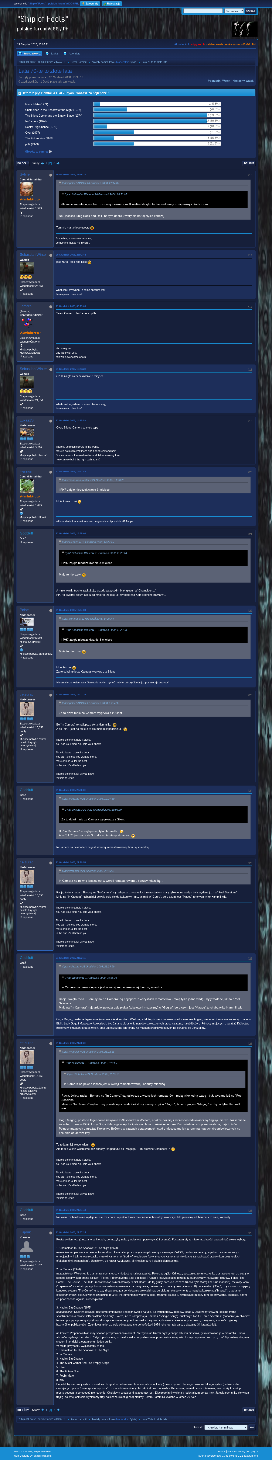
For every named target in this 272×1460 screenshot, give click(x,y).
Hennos (26, 471)
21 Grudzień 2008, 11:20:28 (71, 369)
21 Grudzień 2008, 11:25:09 (71, 420)
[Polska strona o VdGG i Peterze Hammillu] (21, 513)
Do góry (23, 1410)
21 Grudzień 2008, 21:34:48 (71, 1210)
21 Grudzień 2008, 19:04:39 (71, 610)
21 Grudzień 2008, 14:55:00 (71, 533)
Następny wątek (243, 80)
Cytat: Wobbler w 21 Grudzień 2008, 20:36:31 (88, 871)
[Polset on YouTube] (21, 649)
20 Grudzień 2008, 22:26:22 (71, 174)
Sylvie (132, 62)
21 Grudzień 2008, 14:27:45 (71, 471)
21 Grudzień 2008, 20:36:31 (71, 790)
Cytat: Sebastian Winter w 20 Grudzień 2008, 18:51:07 (96, 194)
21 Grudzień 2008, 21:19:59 (71, 862)
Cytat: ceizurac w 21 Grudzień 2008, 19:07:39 (88, 798)
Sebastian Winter (33, 255)
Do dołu (22, 163)
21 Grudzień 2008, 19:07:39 (71, 694)
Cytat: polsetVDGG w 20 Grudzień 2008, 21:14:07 (90, 183)
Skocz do (198, 1427)
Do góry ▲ (252, 1451)
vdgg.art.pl (197, 44)
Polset (25, 610)
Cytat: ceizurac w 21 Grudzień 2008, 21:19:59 (88, 966)
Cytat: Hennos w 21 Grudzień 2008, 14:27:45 (88, 542)
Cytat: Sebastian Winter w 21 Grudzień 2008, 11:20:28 (93, 480)
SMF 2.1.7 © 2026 (23, 1451)
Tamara (25, 306)
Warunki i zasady (236, 1451)
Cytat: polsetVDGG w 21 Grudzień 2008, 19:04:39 (90, 703)
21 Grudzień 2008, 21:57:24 (71, 1232)
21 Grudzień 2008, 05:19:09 (71, 306)
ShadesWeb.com (42, 1455)
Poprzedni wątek (219, 80)
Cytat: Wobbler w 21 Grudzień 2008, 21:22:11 (88, 1051)
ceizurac (26, 694)
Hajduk (25, 1232)
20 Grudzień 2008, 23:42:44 (71, 254)
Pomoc (221, 1451)
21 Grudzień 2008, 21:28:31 (71, 1043)
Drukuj (249, 163)
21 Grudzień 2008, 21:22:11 (71, 958)
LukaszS (27, 420)
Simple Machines (42, 1451)
